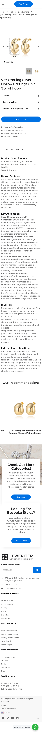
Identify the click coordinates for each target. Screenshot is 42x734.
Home (3, 11)
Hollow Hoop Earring (19, 11)
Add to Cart (21, 119)
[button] (23, 4)
